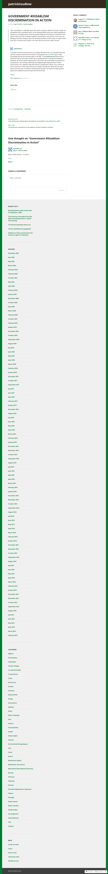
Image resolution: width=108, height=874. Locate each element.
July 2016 (11, 418)
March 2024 (12, 265)
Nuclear (11, 773)
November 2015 (13, 450)
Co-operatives (13, 674)
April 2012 (11, 627)
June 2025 (11, 257)
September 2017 (13, 385)
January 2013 (12, 590)
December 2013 (13, 545)
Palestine (11, 781)
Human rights (12, 736)
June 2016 (11, 422)
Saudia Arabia (13, 810)
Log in (10, 849)
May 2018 (11, 356)
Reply (10, 162)
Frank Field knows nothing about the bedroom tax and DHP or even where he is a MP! (34, 120)
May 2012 (11, 623)
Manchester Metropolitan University (20, 769)
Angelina (81, 44)
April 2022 (11, 286)
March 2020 (12, 311)
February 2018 (13, 368)
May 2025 (11, 261)
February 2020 (13, 315)
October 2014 (12, 504)
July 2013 (11, 565)
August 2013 (12, 561)
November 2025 (13, 253)
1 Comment (27, 109)
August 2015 (12, 463)
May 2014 (11, 524)
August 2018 (12, 344)
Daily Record (50, 56)
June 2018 (11, 352)
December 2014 (13, 496)
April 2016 (11, 430)
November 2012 (13, 598)
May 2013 (11, 574)
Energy (10, 699)
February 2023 (13, 274)
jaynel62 (16, 148)
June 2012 (11, 619)
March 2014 (12, 533)
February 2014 (13, 537)
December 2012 (13, 594)
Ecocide (10, 686)
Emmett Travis (83, 25)
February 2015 (13, 487)
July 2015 (11, 467)
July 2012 (11, 615)
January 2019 (12, 327)
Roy (79, 31)
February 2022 (13, 290)
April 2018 (11, 360)
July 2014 (11, 516)
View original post (15, 78)
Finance (10, 723)
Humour (11, 740)
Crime (10, 678)
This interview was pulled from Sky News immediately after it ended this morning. (20, 219)
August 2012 (12, 611)
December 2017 (13, 376)
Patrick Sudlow (27, 24)
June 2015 (11, 471)
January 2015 (12, 491)
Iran (9, 748)
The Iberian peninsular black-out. (19, 225)
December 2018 (13, 331)
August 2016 (12, 413)
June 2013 (11, 570)
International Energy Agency (18, 744)
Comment (61, 190)
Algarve (10, 654)
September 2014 (13, 508)
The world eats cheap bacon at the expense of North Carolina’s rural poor (30, 126)
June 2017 (11, 393)
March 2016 (12, 434)
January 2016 (12, 442)
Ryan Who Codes (83, 37)
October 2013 (12, 553)
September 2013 (13, 557)
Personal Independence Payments (19, 789)
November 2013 (13, 549)
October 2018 (12, 335)
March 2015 (12, 483)
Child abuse (12, 662)
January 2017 (12, 405)
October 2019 (12, 319)
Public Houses (13, 801)
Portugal (11, 797)
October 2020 (12, 302)
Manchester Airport (15, 760)
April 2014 (11, 528)
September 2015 (13, 459)
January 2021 (12, 294)
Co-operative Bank (14, 670)
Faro (9, 719)
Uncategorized (18, 109)
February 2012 (13, 635)
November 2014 (13, 500)
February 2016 (13, 438)
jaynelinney (18, 49)
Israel (10, 752)
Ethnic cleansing (13, 715)
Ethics (10, 711)
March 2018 (12, 364)
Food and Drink (13, 728)
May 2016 (11, 426)
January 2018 (12, 372)
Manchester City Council (16, 764)
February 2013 (13, 586)
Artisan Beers (12, 658)
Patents (11, 785)
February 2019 (13, 323)
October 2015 (12, 454)
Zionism (11, 826)
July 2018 (11, 348)
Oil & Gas (11, 777)
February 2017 (13, 401)
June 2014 (11, 520)
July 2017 (11, 389)
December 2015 (13, 446)
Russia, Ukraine (13, 806)
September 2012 (13, 607)
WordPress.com (13, 861)
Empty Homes (13, 695)
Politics (10, 793)
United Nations (13, 818)
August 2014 (12, 512)
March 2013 (12, 582)
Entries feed (12, 853)
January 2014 (12, 541)
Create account (13, 844)
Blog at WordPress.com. (15, 871)
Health (10, 732)
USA (9, 822)
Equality (11, 707)
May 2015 (11, 475)
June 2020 (11, 307)
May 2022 (11, 282)
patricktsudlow (19, 4)
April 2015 (11, 479)
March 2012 (12, 631)
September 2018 (13, 339)
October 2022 (12, 278)
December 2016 (13, 409)
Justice (10, 756)
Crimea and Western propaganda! (19, 229)
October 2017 (12, 381)
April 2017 (11, 397)
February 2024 (13, 270)
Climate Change (13, 666)
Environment (12, 703)
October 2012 (12, 602)
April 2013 (11, 578)
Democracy (12, 682)
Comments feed (13, 857)
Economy (11, 691)
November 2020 (13, 298)
